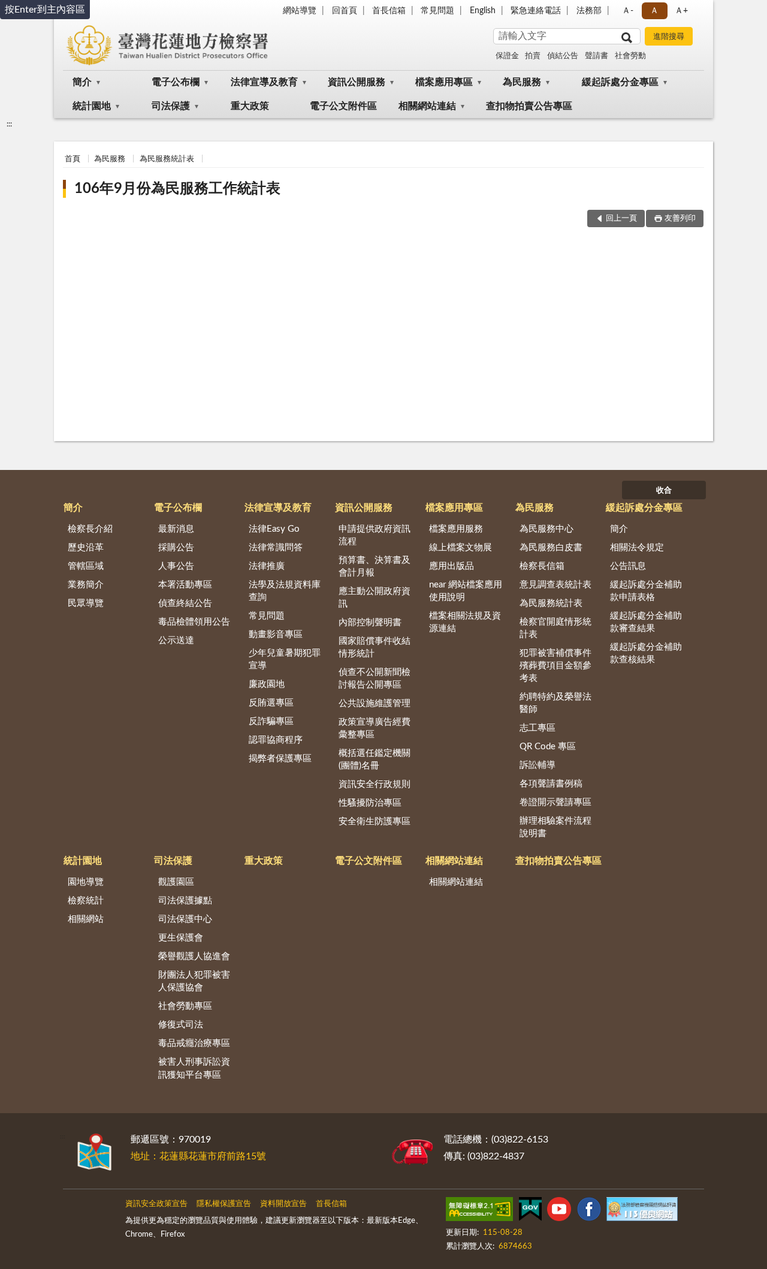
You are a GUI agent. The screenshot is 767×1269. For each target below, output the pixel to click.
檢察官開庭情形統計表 (555, 628)
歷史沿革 (86, 547)
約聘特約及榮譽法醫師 (555, 703)
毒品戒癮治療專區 (194, 1043)
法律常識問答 (276, 547)
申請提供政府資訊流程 (374, 535)
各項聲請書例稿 (551, 783)
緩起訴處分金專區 (620, 82)
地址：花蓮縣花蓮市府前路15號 (198, 1156)
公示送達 (176, 640)
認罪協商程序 (276, 740)
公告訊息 (628, 566)
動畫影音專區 (276, 634)
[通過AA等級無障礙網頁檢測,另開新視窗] (479, 1211)
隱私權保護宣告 (224, 1204)
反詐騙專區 (271, 721)
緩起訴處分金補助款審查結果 (646, 622)
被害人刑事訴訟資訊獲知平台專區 (194, 1068)
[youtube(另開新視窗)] (559, 1211)
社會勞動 (630, 56)
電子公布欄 (176, 82)
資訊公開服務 (356, 82)
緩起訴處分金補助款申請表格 (646, 591)
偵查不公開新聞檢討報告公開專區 (374, 678)
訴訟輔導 (537, 765)
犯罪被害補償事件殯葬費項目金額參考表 (555, 666)
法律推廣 (267, 566)
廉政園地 (267, 684)
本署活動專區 (185, 584)
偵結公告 (562, 56)
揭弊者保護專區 (280, 758)
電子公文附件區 (343, 106)
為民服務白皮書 (551, 547)
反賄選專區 (271, 702)
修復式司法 (180, 1024)
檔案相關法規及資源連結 (465, 622)
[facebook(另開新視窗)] (589, 1211)
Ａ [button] (654, 11)
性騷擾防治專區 (370, 802)
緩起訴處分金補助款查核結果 (646, 653)
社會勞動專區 (185, 1006)
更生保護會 (180, 937)
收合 (664, 491)
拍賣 (532, 56)
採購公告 (176, 547)
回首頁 (344, 11)
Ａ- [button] (627, 11)
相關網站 (86, 919)
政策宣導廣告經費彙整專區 (374, 728)
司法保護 (171, 106)
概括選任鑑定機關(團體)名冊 (374, 759)
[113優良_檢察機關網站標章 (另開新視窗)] (641, 1211)
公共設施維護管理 (374, 703)
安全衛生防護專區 (374, 821)
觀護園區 (176, 882)
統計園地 (92, 106)
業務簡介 (86, 584)
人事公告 (176, 566)
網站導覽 (299, 11)
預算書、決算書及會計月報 (374, 566)
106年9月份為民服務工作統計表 (177, 189)
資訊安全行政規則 (374, 784)
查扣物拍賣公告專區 (529, 106)
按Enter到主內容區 (45, 9)
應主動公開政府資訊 (374, 597)
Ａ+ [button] (681, 11)
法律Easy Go (274, 529)
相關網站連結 (427, 106)
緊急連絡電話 (536, 11)
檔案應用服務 (456, 529)
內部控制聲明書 (370, 622)
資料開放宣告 (283, 1204)
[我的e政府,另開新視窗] (530, 1211)
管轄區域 (86, 566)
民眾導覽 (86, 603)
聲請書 (596, 56)
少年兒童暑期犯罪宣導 (285, 659)
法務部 (589, 11)
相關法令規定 (637, 547)
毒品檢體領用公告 (194, 621)
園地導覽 (86, 882)
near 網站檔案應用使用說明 (465, 591)
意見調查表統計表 (555, 584)
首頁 (72, 159)
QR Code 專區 (548, 746)
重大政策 (250, 106)
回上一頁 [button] (621, 218)
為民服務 (522, 82)
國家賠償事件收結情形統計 (374, 647)
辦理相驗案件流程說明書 (555, 827)
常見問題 (437, 11)
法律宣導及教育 (264, 82)
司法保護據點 (185, 900)
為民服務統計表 (167, 159)
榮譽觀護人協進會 (194, 956)
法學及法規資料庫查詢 (285, 591)
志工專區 (537, 728)
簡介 (82, 82)
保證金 (507, 56)
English (483, 11)
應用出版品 (451, 566)
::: (9, 124)
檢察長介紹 (90, 529)
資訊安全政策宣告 (156, 1204)
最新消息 (176, 529)
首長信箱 (389, 11)
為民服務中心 (546, 529)
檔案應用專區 (444, 82)
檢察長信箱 (542, 566)
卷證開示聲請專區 (555, 802)
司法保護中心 (185, 919)
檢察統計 (86, 900)
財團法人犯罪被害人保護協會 (194, 981)
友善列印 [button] (680, 218)
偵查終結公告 (185, 603)
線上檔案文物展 (460, 547)
